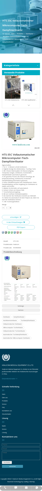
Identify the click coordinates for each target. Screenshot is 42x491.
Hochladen (7, 462)
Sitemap (32, 482)
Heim (3, 394)
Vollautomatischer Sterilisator (12, 324)
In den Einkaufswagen (15, 222)
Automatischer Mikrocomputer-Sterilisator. (16, 338)
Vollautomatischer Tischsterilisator (14, 331)
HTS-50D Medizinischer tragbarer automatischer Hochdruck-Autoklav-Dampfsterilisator (13, 100)
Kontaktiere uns (7, 411)
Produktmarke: (8, 244)
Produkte (5, 401)
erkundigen (14, 217)
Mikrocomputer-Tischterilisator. (13, 327)
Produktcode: (7, 248)
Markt (4, 426)
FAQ (3, 407)
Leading (25, 482)
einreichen (12, 466)
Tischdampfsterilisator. (28, 320)
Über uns (5, 397)
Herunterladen (6, 414)
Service (4, 404)
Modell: (5, 241)
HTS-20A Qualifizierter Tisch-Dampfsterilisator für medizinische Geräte (29, 100)
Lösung (4, 432)
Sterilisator (6, 317)
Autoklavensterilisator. (10, 320)
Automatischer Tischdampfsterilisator (15, 334)
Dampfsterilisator (19, 317)
